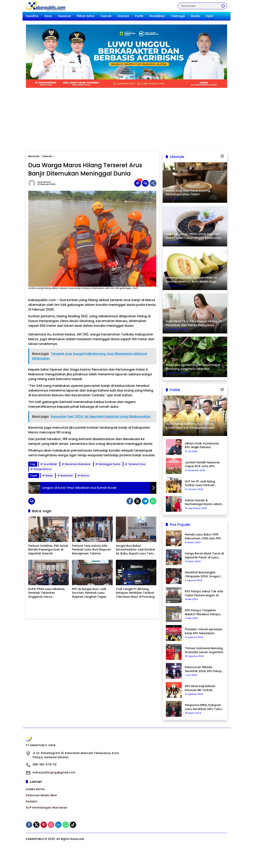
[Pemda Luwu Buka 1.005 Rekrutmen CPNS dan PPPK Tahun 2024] (174, 538)
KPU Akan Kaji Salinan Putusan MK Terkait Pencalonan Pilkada (200, 688)
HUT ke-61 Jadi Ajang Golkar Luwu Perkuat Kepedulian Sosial (200, 483)
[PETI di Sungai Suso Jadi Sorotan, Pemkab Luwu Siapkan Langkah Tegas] (92, 572)
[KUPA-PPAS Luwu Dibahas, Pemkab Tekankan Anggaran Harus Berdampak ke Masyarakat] (48, 572)
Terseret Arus (136, 464)
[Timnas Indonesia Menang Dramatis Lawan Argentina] (174, 652)
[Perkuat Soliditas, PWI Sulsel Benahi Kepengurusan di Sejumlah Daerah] (48, 529)
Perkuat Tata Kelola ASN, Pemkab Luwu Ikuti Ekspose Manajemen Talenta (91, 549)
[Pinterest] (44, 825)
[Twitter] (137, 501)
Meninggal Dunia (109, 464)
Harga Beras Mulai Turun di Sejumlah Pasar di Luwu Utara (204, 555)
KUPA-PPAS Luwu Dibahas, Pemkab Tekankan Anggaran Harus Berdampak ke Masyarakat (48, 593)
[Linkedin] (58, 825)
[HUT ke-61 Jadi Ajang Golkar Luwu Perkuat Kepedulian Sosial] (174, 485)
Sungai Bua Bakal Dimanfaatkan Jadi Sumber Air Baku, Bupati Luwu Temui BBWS (136, 550)
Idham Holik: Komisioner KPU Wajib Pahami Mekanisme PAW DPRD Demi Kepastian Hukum (202, 445)
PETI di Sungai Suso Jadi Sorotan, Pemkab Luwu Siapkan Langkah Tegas (89, 593)
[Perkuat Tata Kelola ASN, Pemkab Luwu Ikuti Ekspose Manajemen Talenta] (92, 529)
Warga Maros (42, 469)
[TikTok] (73, 825)
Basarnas (66, 475)
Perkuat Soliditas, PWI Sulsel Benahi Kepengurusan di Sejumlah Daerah (48, 549)
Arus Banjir (50, 464)
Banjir (49, 475)
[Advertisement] (126, 117)
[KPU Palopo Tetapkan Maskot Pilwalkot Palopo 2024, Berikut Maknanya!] (174, 614)
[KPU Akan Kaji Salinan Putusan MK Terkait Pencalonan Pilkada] (174, 690)
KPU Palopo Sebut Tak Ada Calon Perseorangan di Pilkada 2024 (204, 593)
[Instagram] (51, 825)
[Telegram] (145, 501)
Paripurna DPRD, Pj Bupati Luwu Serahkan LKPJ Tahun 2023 (204, 707)
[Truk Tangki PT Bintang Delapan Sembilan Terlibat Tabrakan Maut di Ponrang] (136, 572)
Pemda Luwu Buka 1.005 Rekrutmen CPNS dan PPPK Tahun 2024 (203, 536)
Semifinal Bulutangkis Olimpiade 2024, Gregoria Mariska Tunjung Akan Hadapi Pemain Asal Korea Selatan (204, 574)
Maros (85, 475)
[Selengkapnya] (222, 156)
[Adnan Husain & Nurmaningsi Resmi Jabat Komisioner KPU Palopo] (174, 504)
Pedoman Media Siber (41, 795)
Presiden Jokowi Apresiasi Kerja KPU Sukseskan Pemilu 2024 (203, 631)
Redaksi (31, 801)
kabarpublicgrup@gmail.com (54, 772)
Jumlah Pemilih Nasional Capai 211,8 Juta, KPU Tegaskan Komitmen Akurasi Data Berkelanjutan (202, 464)
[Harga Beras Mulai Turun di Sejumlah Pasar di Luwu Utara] (174, 557)
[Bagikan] (153, 183)
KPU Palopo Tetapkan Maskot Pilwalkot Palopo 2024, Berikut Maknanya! (202, 612)
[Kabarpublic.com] (46, 6)
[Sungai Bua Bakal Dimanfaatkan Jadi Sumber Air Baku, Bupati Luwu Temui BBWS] (136, 529)
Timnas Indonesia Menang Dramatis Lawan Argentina (204, 650)
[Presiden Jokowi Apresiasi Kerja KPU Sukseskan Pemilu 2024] (174, 633)
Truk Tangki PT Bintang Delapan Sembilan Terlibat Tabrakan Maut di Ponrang (135, 593)
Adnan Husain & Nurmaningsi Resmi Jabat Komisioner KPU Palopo (203, 502)
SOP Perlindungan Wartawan (46, 808)
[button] (223, 6)
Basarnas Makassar (78, 464)
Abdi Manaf (44, 182)
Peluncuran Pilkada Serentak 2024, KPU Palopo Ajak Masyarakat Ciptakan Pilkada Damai (204, 669)
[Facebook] (129, 501)
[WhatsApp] (153, 501)
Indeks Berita (35, 789)
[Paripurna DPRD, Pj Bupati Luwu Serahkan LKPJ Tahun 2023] (174, 709)
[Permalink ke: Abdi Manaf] (32, 183)
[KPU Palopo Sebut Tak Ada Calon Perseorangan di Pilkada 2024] (174, 595)
